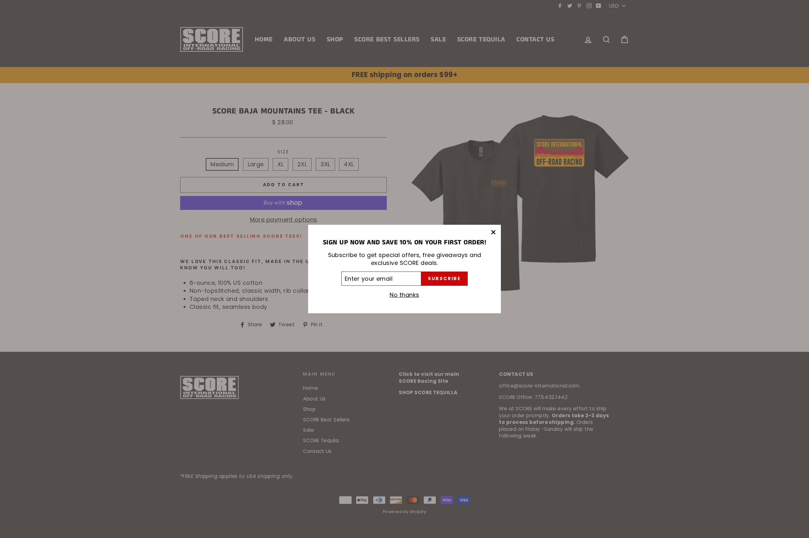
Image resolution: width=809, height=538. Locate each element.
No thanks (404, 295)
